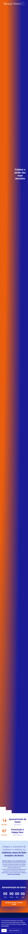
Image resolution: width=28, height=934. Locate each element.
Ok (4, 930)
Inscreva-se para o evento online (14, 903)
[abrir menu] (22, 3)
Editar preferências (14, 930)
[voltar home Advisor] (12, 3)
